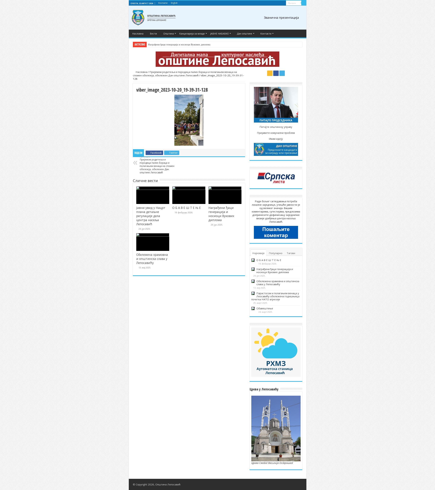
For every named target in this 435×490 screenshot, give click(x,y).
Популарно (275, 253)
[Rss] (277, 3)
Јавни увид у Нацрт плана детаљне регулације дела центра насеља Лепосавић (150, 216)
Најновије (258, 253)
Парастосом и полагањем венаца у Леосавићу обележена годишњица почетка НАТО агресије (275, 296)
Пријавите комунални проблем (276, 132)
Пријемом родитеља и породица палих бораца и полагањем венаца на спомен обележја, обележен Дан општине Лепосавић (185, 73)
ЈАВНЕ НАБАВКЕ (219, 33)
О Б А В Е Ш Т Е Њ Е (186, 208)
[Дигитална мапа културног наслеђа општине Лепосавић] (217, 59)
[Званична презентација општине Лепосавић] (153, 17)
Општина (168, 33)
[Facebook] (280, 3)
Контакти (163, 3)
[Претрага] (303, 3)
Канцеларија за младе (192, 33)
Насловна (137, 33)
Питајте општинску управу (275, 126)
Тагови (291, 253)
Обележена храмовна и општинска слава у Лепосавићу (152, 259)
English (174, 3)
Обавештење (264, 308)
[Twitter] (283, 3)
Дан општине (244, 33)
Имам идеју (276, 138)
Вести (153, 33)
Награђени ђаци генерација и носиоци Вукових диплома (179, 44)
